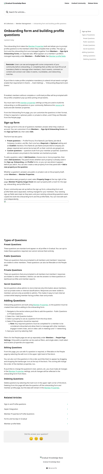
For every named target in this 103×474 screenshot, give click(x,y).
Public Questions (89, 42)
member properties (27, 103)
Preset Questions (89, 38)
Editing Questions (89, 56)
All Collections (8, 24)
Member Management (23, 24)
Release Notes (93, 3)
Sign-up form (86, 31)
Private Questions (89, 45)
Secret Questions (89, 49)
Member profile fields (57, 56)
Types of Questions (88, 35)
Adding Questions (88, 52)
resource (58, 105)
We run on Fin (52, 468)
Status (67, 3)
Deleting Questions (89, 59)
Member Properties (36, 46)
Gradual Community (79, 3)
